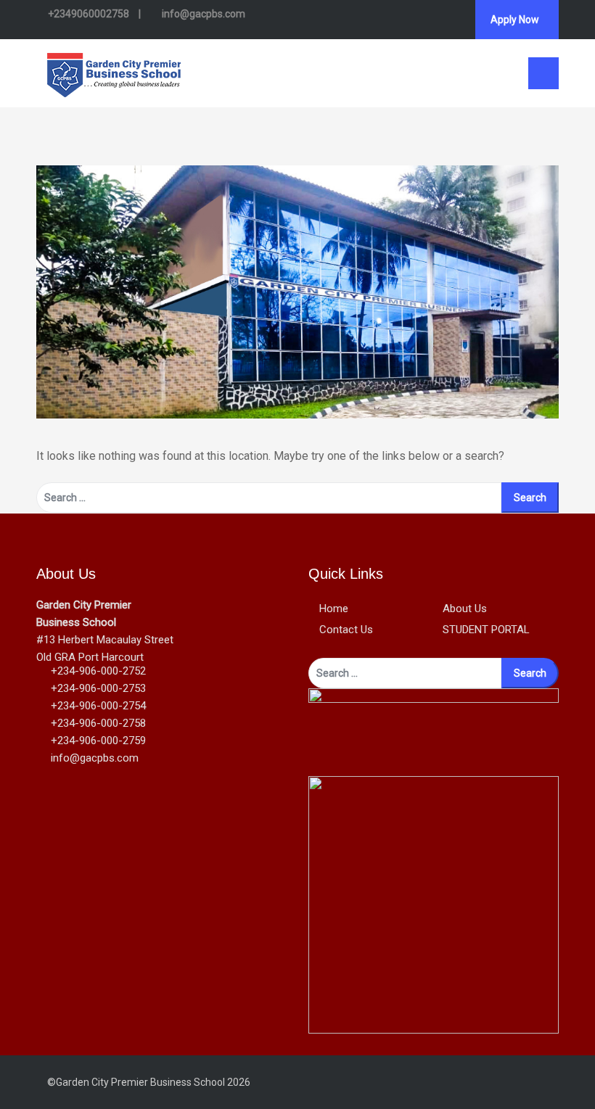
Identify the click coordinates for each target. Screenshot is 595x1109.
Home (333, 608)
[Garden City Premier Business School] (114, 72)
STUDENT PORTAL (486, 629)
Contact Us (346, 629)
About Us (465, 608)
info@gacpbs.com (202, 14)
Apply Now (515, 19)
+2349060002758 (88, 14)
